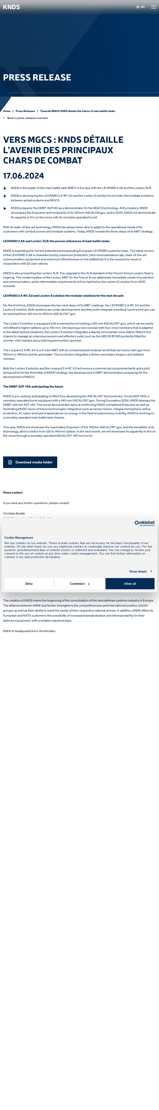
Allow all (130, 583)
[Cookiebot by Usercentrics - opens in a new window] (138, 523)
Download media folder (34, 462)
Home (6, 111)
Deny (28, 583)
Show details (138, 571)
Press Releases (25, 111)
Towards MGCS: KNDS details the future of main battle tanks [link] (77, 111)
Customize (77, 583)
